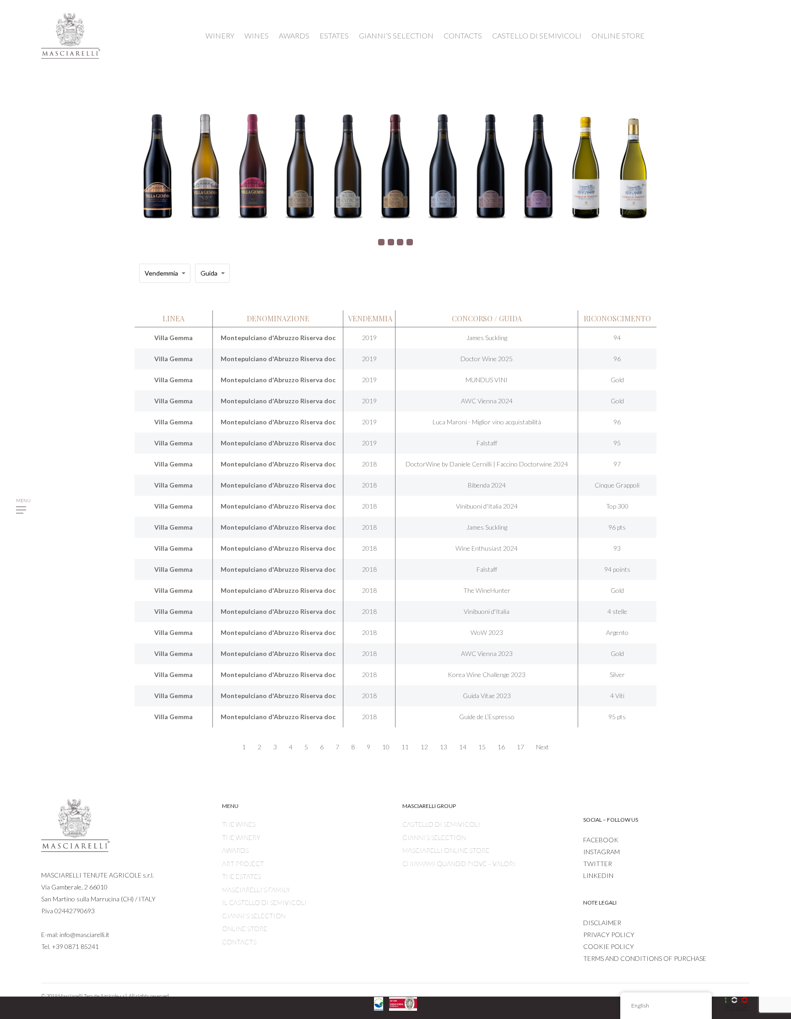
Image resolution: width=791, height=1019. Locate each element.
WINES (256, 35)
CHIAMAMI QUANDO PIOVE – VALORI (458, 863)
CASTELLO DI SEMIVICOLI (536, 35)
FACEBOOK (600, 840)
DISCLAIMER (602, 923)
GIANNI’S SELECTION (396, 35)
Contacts (239, 942)
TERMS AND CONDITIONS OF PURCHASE (644, 958)
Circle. (81, 1004)
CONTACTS (463, 35)
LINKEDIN (598, 875)
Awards (235, 850)
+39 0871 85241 (75, 946)
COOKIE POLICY (608, 946)
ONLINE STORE (618, 35)
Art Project (243, 863)
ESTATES (334, 35)
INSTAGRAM (601, 852)
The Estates (241, 876)
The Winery (241, 837)
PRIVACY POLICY (608, 934)
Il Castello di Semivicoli (264, 902)
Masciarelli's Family (256, 890)
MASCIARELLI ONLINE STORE (445, 850)
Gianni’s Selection (254, 916)
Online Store (244, 928)
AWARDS (294, 35)
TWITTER (597, 863)
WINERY (220, 35)
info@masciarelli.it (84, 934)
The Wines (238, 824)
